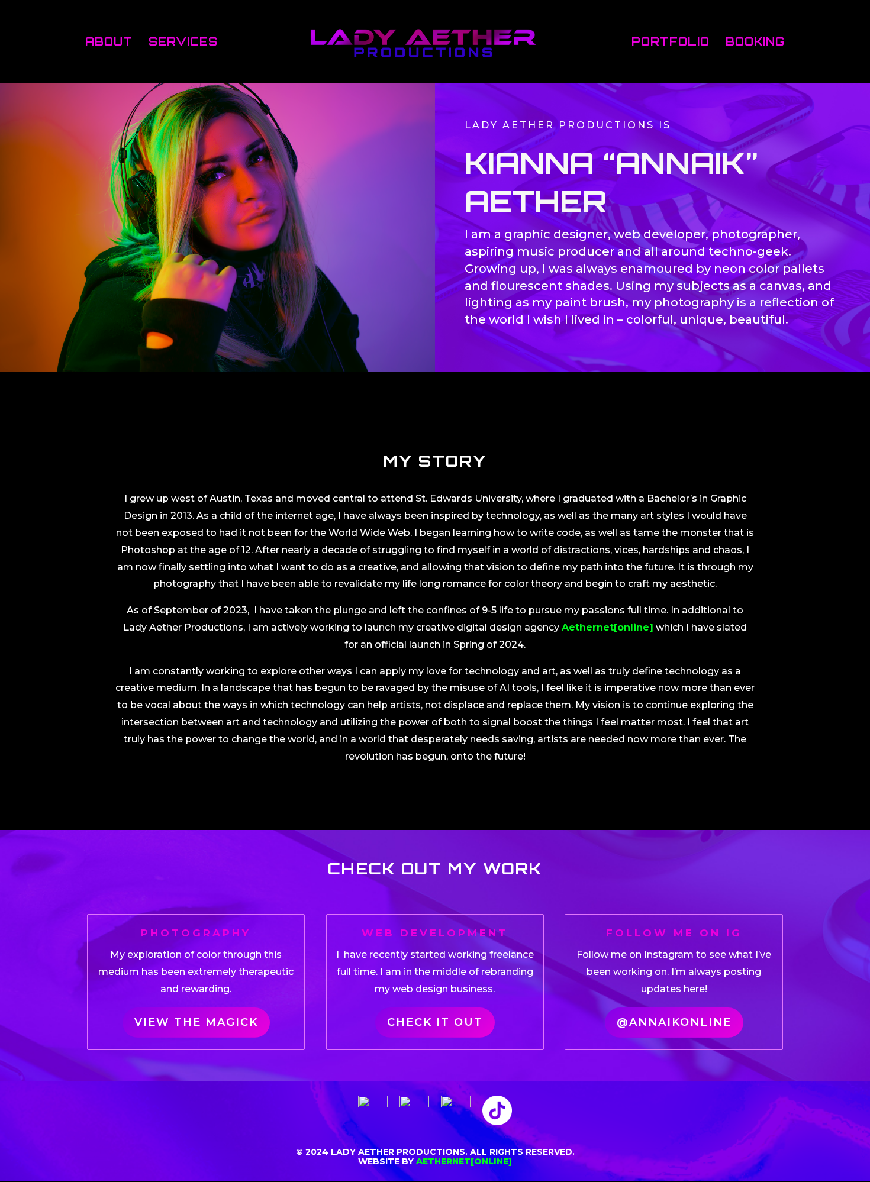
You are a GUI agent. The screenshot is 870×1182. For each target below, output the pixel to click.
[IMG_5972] (217, 368)
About (109, 42)
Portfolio (670, 42)
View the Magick (196, 1022)
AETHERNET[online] (464, 1161)
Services (183, 42)
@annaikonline (674, 1022)
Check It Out (435, 1022)
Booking (755, 42)
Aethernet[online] (607, 627)
